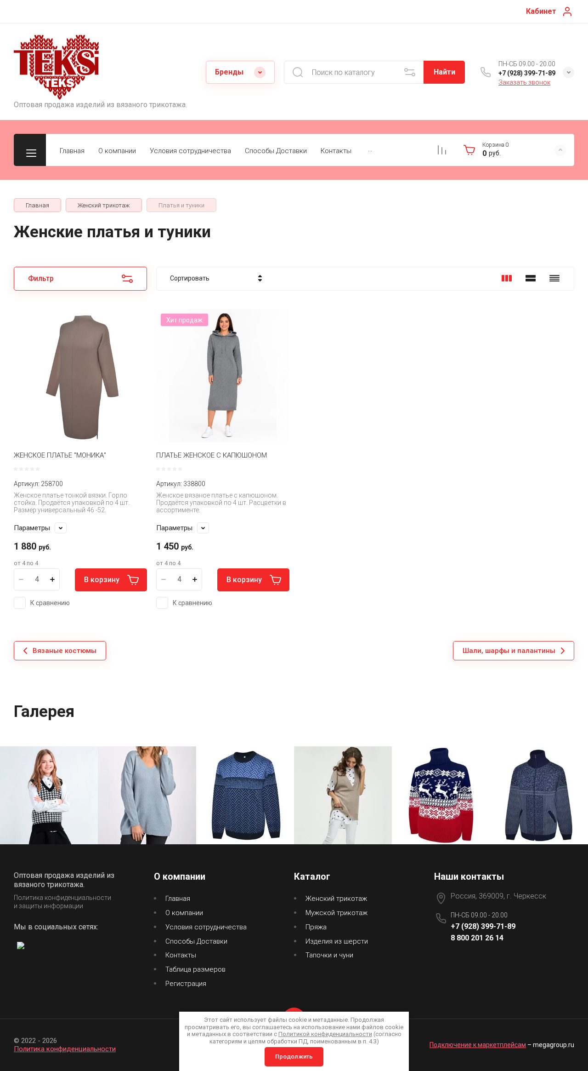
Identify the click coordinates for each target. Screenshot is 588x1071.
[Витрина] (507, 278)
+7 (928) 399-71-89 (526, 73)
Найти (444, 72)
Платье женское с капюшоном (211, 455)
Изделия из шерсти (336, 941)
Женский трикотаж (336, 898)
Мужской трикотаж (336, 913)
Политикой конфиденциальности (325, 1034)
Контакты (336, 151)
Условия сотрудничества (190, 151)
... (370, 149)
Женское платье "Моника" (60, 455)
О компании (117, 151)
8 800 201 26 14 (477, 938)
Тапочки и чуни (329, 955)
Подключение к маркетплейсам (478, 1044)
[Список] (530, 278)
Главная (72, 151)
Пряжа (316, 927)
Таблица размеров (195, 969)
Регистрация (185, 983)
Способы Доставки (276, 151)
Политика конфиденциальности (65, 1049)
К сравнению (50, 603)
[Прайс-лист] (554, 278)
